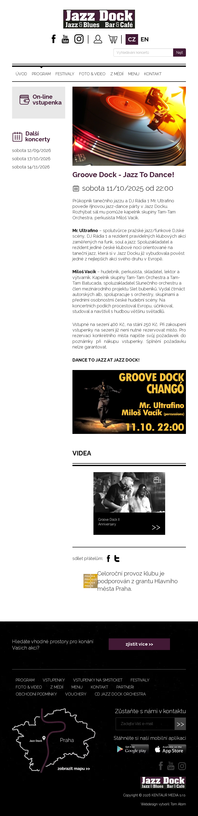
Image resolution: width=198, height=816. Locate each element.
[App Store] (169, 749)
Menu (133, 74)
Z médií (116, 74)
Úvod (21, 74)
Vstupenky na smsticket (97, 680)
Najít (179, 52)
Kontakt (153, 74)
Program (41, 74)
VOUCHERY (75, 694)
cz (132, 39)
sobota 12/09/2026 (31, 150)
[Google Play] (132, 749)
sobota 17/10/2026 (31, 158)
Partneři (125, 687)
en (145, 39)
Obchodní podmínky (36, 694)
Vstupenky (54, 680)
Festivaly (65, 74)
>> (180, 723)
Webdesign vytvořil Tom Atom (163, 804)
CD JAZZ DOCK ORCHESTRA (120, 694)
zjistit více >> (139, 644)
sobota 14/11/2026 (31, 166)
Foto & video (92, 74)
